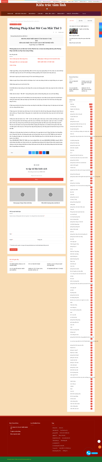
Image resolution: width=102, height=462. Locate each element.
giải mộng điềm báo (74, 322)
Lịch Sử (72, 391)
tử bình (71, 276)
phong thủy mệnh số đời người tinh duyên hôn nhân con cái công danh (85, 176)
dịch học (72, 231)
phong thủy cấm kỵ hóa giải (76, 114)
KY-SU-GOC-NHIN (64, 432)
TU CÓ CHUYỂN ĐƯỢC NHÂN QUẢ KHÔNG (73, 90)
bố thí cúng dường (74, 396)
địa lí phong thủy (57, 450)
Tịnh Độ (72, 209)
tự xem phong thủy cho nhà (58, 445)
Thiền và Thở (62, 435)
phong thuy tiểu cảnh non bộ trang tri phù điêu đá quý (81, 170)
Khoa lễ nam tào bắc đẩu (75, 42)
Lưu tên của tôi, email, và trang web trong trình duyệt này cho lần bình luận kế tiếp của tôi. (30, 245)
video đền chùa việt (74, 408)
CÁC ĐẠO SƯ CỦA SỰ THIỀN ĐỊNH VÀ (78, 26)
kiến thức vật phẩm (74, 147)
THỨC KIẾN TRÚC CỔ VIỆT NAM (46, 61)
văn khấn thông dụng (74, 224)
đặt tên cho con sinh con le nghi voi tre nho (79, 300)
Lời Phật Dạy (73, 106)
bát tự (61, 427)
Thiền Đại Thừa (73, 305)
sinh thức (72, 194)
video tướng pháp (74, 406)
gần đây (81, 20)
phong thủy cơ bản (74, 367)
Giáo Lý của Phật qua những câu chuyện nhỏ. (80, 131)
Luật (71, 327)
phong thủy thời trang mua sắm (76, 345)
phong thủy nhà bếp (74, 160)
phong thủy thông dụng (75, 319)
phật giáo (72, 119)
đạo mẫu (72, 239)
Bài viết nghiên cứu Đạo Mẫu (76, 271)
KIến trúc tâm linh (46, 1)
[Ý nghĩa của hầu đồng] (73, 31)
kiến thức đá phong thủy (75, 393)
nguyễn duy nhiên (74, 189)
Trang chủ (39, 1)
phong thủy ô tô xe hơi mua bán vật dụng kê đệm (80, 185)
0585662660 (95, 453)
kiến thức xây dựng (74, 253)
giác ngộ (55, 432)
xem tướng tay (73, 307)
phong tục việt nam (74, 362)
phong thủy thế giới (74, 355)
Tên (11, 234)
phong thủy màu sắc (74, 197)
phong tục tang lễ (74, 350)
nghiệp (55, 435)
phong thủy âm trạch (74, 121)
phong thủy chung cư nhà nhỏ (76, 221)
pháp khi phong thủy (74, 258)
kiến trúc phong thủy (74, 281)
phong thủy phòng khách (75, 202)
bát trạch (72, 278)
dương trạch (72, 332)
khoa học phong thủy (74, 329)
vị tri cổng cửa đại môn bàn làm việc (78, 273)
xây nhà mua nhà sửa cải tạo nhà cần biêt (79, 157)
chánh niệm (55, 430)
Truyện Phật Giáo (74, 116)
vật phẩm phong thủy (74, 140)
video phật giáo (73, 365)
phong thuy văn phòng (75, 183)
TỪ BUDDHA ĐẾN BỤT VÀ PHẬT (55, 268)
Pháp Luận (72, 261)
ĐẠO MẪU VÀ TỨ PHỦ (65, 448)
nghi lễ (71, 180)
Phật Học (72, 111)
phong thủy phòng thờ (75, 226)
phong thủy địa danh (74, 268)
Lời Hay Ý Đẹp (73, 199)
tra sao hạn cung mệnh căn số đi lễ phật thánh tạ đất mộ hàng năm (84, 341)
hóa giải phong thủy (74, 128)
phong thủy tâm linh (74, 295)
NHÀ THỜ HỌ (56, 1)
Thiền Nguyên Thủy (74, 244)
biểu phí (55, 427)
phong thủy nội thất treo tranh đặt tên (78, 162)
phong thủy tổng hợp (74, 142)
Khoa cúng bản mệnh (74, 35)
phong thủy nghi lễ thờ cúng (76, 126)
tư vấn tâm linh (73, 317)
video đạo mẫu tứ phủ (75, 403)
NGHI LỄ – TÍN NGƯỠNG (93, 1)
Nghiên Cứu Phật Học (75, 109)
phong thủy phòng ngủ (75, 174)
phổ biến (72, 20)
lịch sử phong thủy (74, 372)
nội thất (71, 290)
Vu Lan (55, 448)
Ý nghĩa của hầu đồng (84, 29)
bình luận (90, 20)
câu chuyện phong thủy (75, 216)
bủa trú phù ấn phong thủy (75, 309)
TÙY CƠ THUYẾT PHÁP (34, 264)
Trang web (40, 239)
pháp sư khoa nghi (19, 21)
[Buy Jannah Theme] (51, 9)
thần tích (72, 133)
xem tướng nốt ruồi (74, 334)
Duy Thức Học (64, 430)
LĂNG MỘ (63, 1)
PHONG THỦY (83, 1)
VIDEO (72, 386)
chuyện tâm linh (73, 360)
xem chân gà (73, 383)
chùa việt (72, 324)
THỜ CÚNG (73, 381)
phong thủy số (73, 246)
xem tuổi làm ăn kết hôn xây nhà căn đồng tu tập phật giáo (82, 377)
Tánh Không (64, 440)
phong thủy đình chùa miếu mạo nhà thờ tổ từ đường (81, 283)
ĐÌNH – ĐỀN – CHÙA (72, 1)
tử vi (71, 152)
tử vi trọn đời (73, 314)
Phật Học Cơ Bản (74, 352)
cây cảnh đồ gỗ (73, 214)
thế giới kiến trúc (56, 438)
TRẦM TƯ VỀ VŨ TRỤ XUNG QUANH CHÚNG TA (86, 90)
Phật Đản (72, 150)
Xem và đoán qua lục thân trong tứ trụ (18, 58)
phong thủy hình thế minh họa (76, 155)
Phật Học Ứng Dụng (74, 251)
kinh (71, 312)
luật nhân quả (73, 263)
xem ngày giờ (73, 287)
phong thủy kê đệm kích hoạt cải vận (78, 124)
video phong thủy (74, 401)
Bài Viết (72, 192)
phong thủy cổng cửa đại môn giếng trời (78, 234)
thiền (71, 302)
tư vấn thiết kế (56, 443)
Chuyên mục (73, 167)
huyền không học (74, 256)
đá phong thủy (73, 292)
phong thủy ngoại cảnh (75, 145)
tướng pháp (72, 204)
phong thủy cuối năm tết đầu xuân (77, 207)
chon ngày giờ (73, 241)
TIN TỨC (72, 266)
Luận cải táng (13, 65)
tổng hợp (19, 24)
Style (71, 388)
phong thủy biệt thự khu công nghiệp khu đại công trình (82, 337)
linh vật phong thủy (74, 219)
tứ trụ (71, 249)
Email (11, 239)
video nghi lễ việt (74, 374)
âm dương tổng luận (74, 297)
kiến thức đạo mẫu (74, 369)
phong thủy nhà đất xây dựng (76, 236)
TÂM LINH (56, 440)
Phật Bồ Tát (72, 347)
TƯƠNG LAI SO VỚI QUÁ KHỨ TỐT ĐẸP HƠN (86, 83)
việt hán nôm (73, 398)
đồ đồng (65, 450)
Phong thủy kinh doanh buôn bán (77, 211)
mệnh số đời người (74, 165)
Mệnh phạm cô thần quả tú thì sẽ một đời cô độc (49, 58)
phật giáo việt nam (74, 357)
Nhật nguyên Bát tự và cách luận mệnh (18, 61)
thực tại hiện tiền (66, 438)
